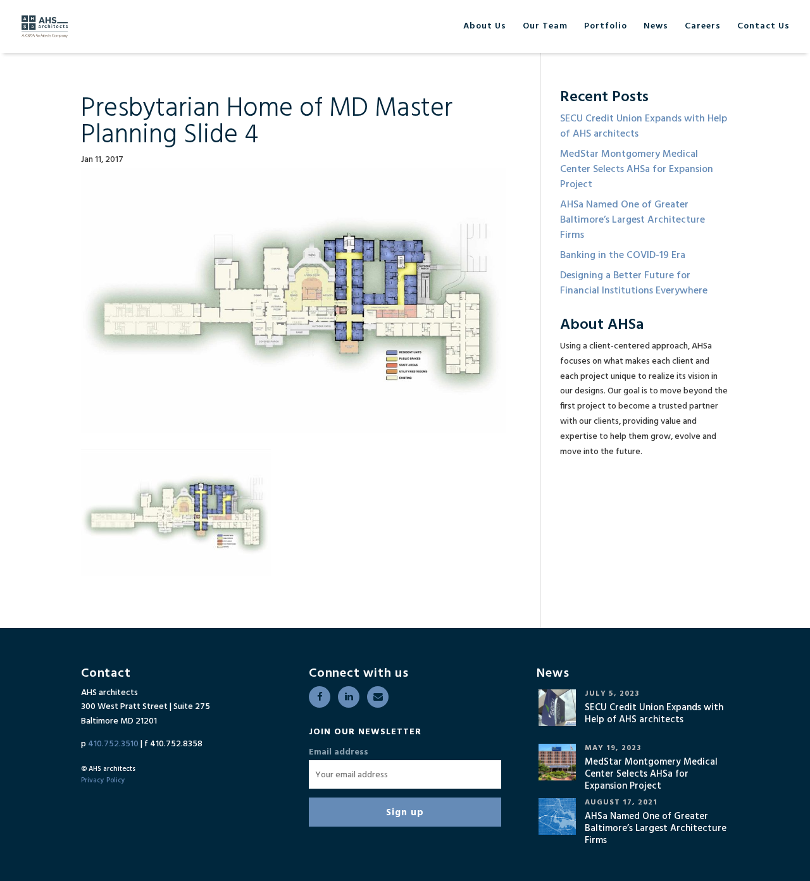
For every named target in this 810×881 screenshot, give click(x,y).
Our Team (545, 28)
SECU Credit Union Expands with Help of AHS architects (643, 126)
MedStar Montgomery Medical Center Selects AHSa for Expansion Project (636, 169)
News (656, 28)
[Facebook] (319, 697)
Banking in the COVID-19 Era (622, 255)
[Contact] (378, 697)
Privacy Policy (103, 780)
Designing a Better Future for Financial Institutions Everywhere (633, 283)
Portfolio (605, 28)
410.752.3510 (113, 744)
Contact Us (763, 28)
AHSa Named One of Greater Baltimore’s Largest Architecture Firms (632, 220)
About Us (484, 28)
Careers (703, 28)
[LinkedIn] (348, 697)
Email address (338, 753)
